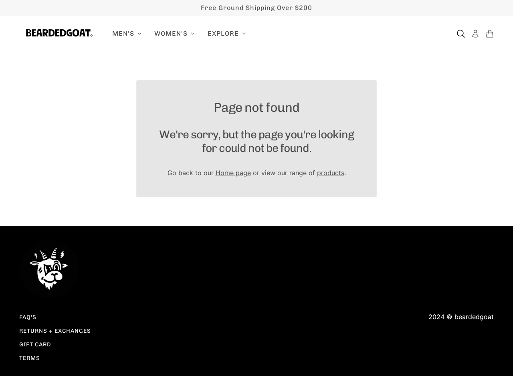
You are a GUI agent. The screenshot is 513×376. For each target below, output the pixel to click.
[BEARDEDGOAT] (59, 33)
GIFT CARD (35, 344)
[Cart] (490, 34)
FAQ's (27, 317)
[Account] (475, 34)
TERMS (29, 358)
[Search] (461, 34)
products (330, 173)
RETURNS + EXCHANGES (55, 330)
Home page (233, 173)
